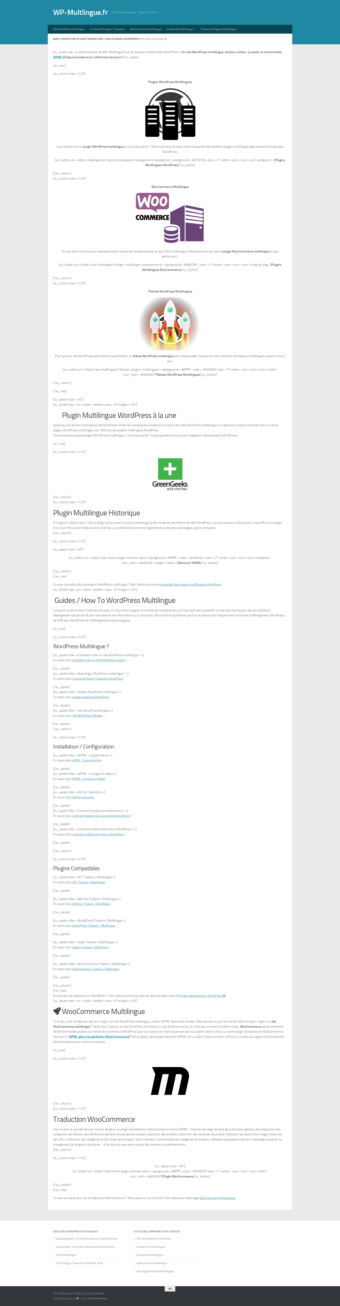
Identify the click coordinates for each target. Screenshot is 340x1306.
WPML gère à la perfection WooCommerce (98, 1037)
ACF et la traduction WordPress (154, 1238)
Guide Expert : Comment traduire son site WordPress (85, 1246)
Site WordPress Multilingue (69, 29)
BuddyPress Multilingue (150, 1255)
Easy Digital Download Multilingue (155, 1271)
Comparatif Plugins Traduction (107, 29)
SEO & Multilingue (66, 1255)
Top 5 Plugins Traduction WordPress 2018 (79, 1263)
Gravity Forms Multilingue (151, 1246)
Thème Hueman (99, 1298)
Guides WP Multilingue (179, 29)
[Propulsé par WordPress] (77, 1298)
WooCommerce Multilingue (146, 29)
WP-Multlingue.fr (80, 12)
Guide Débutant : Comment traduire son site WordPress (87, 1238)
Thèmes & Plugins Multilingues (218, 29)
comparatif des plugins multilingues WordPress (190, 584)
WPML (57, 57)
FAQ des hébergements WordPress (199, 996)
